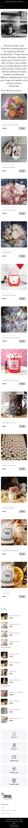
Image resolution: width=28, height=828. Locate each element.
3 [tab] (15, 35)
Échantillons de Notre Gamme (8, 465)
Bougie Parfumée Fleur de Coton (15, 718)
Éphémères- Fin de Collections (8, 463)
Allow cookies (14, 825)
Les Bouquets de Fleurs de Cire (8, 122)
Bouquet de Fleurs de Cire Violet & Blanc (11, 337)
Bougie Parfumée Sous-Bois (14, 624)
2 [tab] (14, 35)
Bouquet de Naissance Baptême (9, 210)
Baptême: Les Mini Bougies (14, 701)
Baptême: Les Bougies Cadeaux (15, 680)
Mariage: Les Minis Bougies (8, 508)
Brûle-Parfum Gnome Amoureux (9, 295)
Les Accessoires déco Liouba (8, 165)
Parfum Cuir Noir (12, 671)
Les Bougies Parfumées (7, 548)
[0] (25, 6)
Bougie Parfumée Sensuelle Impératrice (10, 550)
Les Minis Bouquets (6, 252)
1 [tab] (12, 35)
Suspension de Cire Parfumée (8, 167)
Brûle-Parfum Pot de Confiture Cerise (10, 380)
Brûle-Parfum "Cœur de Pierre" (9, 422)
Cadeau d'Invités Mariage (14, 654)
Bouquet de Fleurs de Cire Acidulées (10, 125)
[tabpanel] (14, 24)
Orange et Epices (6, 593)
